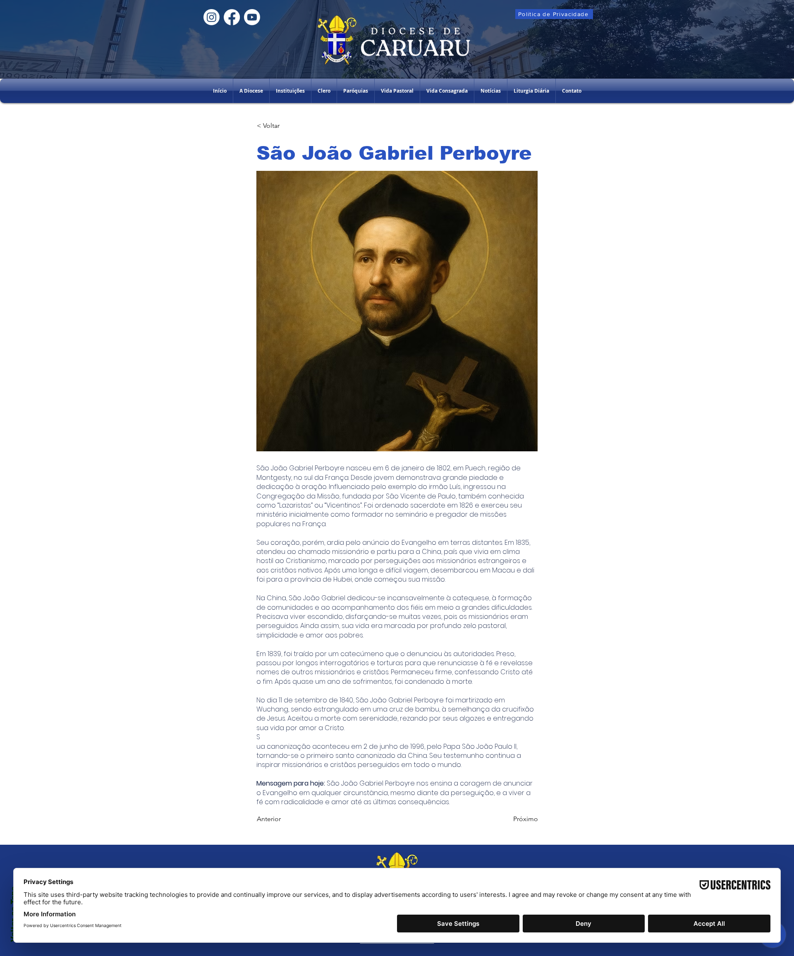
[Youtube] (252, 17)
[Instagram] (211, 17)
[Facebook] (232, 17)
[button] (290, 91)
